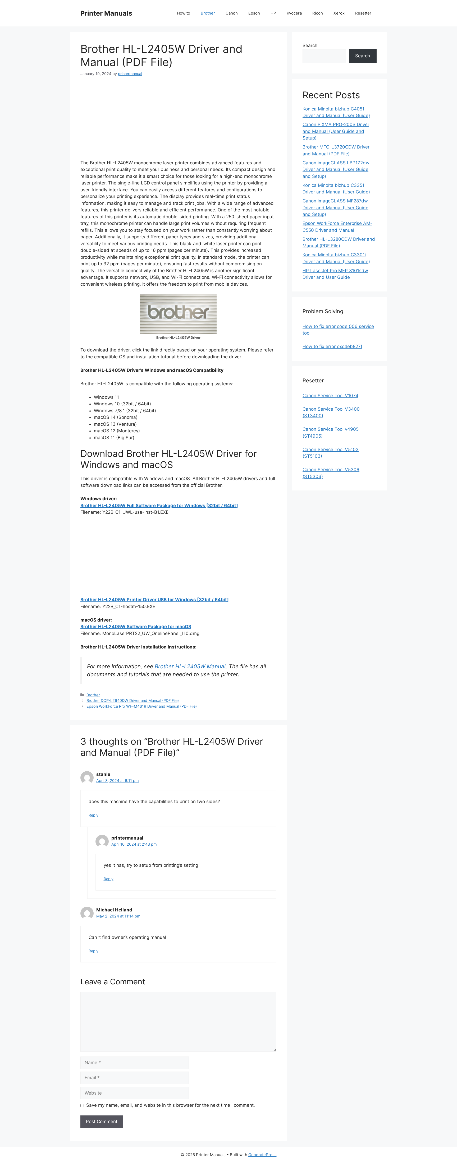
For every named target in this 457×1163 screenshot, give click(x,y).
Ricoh (317, 13)
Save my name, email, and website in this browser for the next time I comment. (170, 1105)
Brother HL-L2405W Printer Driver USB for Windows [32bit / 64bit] (154, 599)
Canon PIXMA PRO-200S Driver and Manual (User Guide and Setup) (336, 131)
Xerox (339, 13)
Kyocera (294, 13)
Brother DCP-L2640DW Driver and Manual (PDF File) (132, 700)
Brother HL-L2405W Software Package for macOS (135, 626)
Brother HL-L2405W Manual (190, 666)
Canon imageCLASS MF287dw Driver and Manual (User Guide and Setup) (335, 207)
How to (183, 13)
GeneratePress (262, 1154)
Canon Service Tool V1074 (330, 395)
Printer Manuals (106, 13)
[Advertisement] (178, 123)
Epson (254, 13)
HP (273, 13)
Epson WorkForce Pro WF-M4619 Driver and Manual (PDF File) (141, 706)
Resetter (363, 13)
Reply (93, 815)
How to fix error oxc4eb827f (332, 346)
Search (310, 45)
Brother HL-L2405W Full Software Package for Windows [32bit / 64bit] (159, 505)
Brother (208, 13)
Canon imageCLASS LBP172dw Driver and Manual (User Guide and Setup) (336, 169)
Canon (232, 13)
